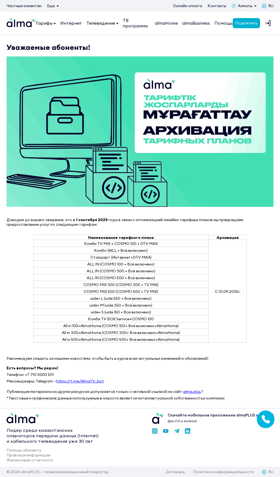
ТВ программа (135, 23)
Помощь (223, 23)
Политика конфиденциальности (223, 471)
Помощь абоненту (24, 450)
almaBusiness (196, 23)
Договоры (175, 471)
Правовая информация (28, 455)
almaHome (166, 23)
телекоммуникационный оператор (76, 471)
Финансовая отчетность (30, 460)
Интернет (71, 23)
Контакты (217, 5)
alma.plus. (192, 391)
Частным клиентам (24, 5)
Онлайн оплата (187, 5)
